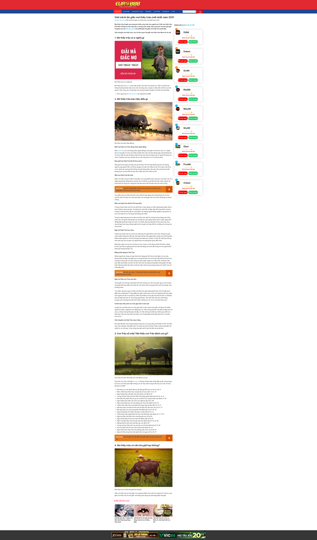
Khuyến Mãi (126, 11)
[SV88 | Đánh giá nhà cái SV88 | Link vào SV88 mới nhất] (178, 32)
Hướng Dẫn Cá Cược (137, 11)
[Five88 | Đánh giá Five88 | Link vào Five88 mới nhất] (178, 164)
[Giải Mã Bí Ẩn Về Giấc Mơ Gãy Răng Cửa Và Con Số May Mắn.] (143, 516)
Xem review (193, 42)
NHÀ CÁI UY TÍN (188, 25)
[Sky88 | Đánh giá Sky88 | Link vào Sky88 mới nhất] (178, 128)
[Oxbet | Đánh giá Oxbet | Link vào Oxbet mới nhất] (178, 183)
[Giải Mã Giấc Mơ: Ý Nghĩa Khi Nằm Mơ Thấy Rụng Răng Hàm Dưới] (124, 516)
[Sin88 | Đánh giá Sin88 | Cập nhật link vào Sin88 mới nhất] (178, 70)
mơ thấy (121, 151)
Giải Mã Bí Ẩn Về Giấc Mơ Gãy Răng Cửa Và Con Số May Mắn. (143, 520)
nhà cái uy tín (130, 29)
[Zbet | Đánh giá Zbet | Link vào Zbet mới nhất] (178, 146)
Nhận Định (148, 11)
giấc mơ (128, 86)
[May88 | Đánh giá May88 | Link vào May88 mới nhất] (178, 109)
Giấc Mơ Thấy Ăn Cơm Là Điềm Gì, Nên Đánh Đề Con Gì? (161, 520)
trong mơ (136, 381)
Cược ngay (183, 42)
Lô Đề (173, 11)
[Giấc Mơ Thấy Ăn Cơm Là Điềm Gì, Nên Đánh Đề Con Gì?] (162, 516)
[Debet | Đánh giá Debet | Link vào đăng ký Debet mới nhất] (178, 51)
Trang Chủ (118, 11)
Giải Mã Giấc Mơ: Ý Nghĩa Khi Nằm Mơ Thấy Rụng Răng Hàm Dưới (124, 520)
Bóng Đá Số (166, 11)
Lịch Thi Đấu (157, 11)
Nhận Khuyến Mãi (187, 38)
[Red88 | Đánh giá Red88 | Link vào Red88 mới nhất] (178, 89)
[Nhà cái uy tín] (128, 7)
